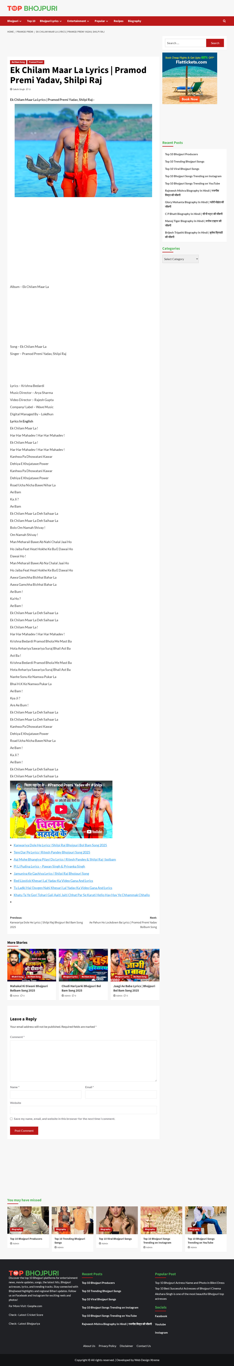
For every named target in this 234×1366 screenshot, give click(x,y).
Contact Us (144, 1346)
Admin (16, 995)
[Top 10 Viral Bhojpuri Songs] (117, 1220)
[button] (224, 21)
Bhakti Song (17, 976)
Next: (123, 922)
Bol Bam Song (18, 62)
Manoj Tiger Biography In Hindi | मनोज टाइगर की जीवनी (193, 223)
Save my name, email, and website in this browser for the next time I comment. (64, 1118)
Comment (17, 1037)
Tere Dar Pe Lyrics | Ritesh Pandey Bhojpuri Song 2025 (52, 852)
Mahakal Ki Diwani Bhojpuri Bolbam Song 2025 (29, 988)
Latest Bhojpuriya (29, 1323)
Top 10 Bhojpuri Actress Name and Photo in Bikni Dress (189, 1282)
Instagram (161, 1332)
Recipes (118, 21)
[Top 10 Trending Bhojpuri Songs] (72, 1220)
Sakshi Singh (19, 89)
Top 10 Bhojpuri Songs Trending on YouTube (192, 183)
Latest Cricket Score (30, 1314)
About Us (89, 1346)
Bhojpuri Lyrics (49, 21)
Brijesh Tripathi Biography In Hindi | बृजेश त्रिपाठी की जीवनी (194, 234)
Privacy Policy (107, 1346)
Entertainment (76, 21)
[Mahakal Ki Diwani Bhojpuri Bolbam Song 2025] (31, 965)
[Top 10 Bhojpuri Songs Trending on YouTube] (206, 1220)
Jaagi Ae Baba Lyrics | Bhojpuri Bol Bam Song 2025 (134, 988)
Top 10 (31, 21)
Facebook (161, 1316)
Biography (134, 21)
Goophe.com (34, 1306)
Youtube (160, 1324)
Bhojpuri (12, 21)
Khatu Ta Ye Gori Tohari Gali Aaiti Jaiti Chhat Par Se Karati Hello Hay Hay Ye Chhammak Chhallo (82, 895)
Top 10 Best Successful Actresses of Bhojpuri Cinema (188, 1288)
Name (14, 1087)
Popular (100, 21)
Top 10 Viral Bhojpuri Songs (182, 168)
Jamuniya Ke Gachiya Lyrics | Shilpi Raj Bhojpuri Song (51, 873)
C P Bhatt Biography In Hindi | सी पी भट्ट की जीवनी (193, 213)
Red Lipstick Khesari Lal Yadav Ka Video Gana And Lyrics (53, 881)
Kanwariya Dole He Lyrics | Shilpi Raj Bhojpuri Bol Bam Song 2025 (60, 845)
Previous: (46, 922)
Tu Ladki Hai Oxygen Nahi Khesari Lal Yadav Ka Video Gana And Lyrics (63, 888)
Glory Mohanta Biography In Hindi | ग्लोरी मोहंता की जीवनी (194, 204)
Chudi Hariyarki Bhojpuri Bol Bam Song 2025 (81, 988)
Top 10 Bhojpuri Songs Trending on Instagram (193, 176)
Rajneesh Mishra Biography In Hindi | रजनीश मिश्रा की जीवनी (192, 193)
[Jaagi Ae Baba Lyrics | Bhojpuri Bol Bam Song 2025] (135, 965)
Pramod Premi (36, 62)
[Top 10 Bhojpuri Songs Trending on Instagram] (161, 1220)
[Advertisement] (83, 46)
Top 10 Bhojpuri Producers (181, 154)
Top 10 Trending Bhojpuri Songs (184, 161)
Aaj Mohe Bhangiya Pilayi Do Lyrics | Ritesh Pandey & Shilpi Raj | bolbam (65, 859)
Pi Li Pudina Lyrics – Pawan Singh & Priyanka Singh (49, 866)
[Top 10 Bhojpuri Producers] (28, 1220)
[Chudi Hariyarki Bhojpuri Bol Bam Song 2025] (83, 965)
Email (89, 1087)
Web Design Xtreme (146, 1360)
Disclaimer (126, 1346)
